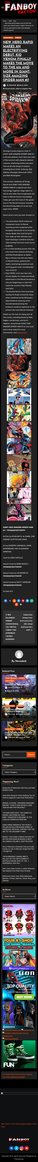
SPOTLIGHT (10, 681)
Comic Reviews (11, 678)
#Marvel (19, 89)
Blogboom (30, 1156)
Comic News (8, 38)
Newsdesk (12, 85)
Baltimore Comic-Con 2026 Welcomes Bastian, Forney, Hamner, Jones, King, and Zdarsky (19, 878)
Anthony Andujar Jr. (15, 687)
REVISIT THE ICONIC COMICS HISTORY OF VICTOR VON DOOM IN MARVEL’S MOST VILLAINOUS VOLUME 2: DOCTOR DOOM (18, 839)
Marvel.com (21, 333)
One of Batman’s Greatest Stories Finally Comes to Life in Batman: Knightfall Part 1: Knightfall (18, 849)
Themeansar (19, 1159)
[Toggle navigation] (2, 7)
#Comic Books (10, 89)
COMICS (18, 38)
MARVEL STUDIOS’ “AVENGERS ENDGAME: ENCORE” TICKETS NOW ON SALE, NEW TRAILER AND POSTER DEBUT (18, 805)
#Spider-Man (27, 89)
